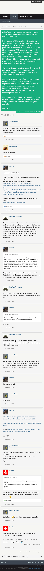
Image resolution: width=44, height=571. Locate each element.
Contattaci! (33, 562)
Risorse (23, 16)
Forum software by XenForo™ (21, 567)
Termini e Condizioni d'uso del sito (35, 565)
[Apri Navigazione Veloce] (41, 27)
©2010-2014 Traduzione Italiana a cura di (15, 568)
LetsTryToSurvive (15, 216)
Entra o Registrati (36, 1)
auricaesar (13, 146)
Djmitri (11, 470)
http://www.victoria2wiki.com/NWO (14, 203)
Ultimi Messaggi (6, 21)
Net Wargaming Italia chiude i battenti (31, 111)
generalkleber (14, 122)
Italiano (3, 562)
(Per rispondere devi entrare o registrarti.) (31, 552)
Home (5, 16)
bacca (11, 166)
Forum (14, 16)
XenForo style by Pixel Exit (35, 568)
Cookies (18, 111)
